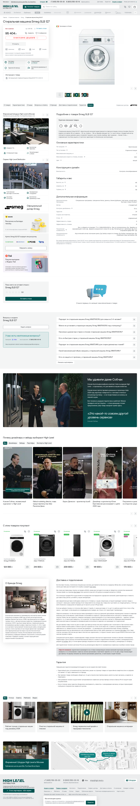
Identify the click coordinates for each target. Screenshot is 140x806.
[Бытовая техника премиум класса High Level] (10, 7)
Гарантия (107, 2)
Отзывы (64, 791)
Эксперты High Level (44, 443)
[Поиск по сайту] (80, 7)
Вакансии (47, 791)
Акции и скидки (117, 2)
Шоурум (42, 2)
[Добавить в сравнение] (25, 531)
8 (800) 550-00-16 (73, 2)
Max (15, 339)
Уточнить (15, 44)
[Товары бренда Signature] (57, 12)
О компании (117, 788)
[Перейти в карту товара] (17, 545)
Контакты (72, 788)
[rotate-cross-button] (134, 319)
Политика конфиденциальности (104, 791)
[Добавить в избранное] (29, 531)
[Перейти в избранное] (129, 7)
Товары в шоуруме (61, 788)
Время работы (85, 1)
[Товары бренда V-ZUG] (67, 12)
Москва (5, 2)
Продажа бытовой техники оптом (54, 794)
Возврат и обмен (129, 788)
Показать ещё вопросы (65, 362)
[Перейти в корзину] (134, 6)
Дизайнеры (13, 443)
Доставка (100, 2)
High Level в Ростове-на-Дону (77, 794)
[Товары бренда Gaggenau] (47, 12)
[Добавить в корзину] (27, 567)
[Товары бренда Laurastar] (88, 12)
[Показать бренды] (135, 12)
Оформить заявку (26, 248)
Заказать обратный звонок (70, 782)
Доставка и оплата (106, 788)
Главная (5, 17)
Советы (19, 698)
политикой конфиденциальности (75, 801)
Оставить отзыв (26, 299)
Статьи (11, 698)
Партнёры (30, 443)
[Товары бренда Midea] (118, 12)
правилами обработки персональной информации (60, 803)
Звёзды (22, 443)
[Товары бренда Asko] (7, 12)
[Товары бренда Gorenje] (98, 12)
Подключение (82, 788)
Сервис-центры (93, 788)
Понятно (91, 802)
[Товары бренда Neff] (108, 12)
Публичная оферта (87, 791)
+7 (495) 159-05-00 (57, 2)
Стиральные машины (13, 17)
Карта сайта (120, 791)
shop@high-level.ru (96, 780)
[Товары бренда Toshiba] (128, 12)
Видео (35, 698)
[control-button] (135, 88)
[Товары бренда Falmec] (27, 12)
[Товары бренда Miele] (37, 12)
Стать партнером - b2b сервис (20, 790)
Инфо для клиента (129, 2)
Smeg (22, 17)
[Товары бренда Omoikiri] (78, 12)
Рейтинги (27, 698)
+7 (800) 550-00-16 (35, 339)
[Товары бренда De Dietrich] (17, 12)
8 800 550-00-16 (29, 798)
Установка (65, 641)
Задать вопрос (26, 327)
